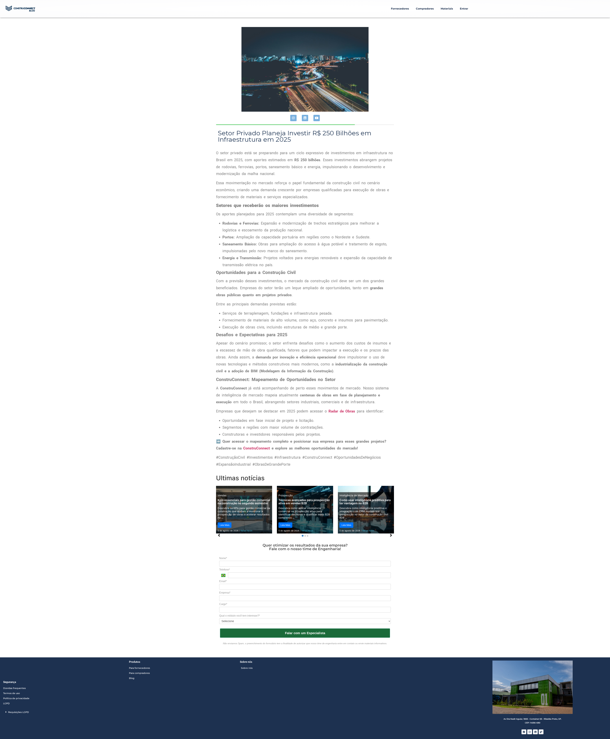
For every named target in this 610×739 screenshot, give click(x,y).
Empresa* (224, 592)
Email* (223, 581)
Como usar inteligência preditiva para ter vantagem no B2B (365, 501)
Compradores (425, 8)
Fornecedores (400, 8)
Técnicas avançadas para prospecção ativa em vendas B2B (304, 501)
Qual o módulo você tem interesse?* (239, 615)
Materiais (447, 8)
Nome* (223, 558)
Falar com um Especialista (305, 633)
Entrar (464, 8)
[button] (65, 712)
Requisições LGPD (18, 712)
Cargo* (223, 604)
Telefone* (224, 569)
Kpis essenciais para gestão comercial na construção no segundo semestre (244, 501)
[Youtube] (316, 118)
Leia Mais (224, 525)
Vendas (222, 495)
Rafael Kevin (246, 530)
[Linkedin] (305, 118)
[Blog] (541, 731)
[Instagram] (293, 118)
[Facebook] (524, 731)
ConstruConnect (256, 448)
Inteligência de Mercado (353, 495)
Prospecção (285, 495)
